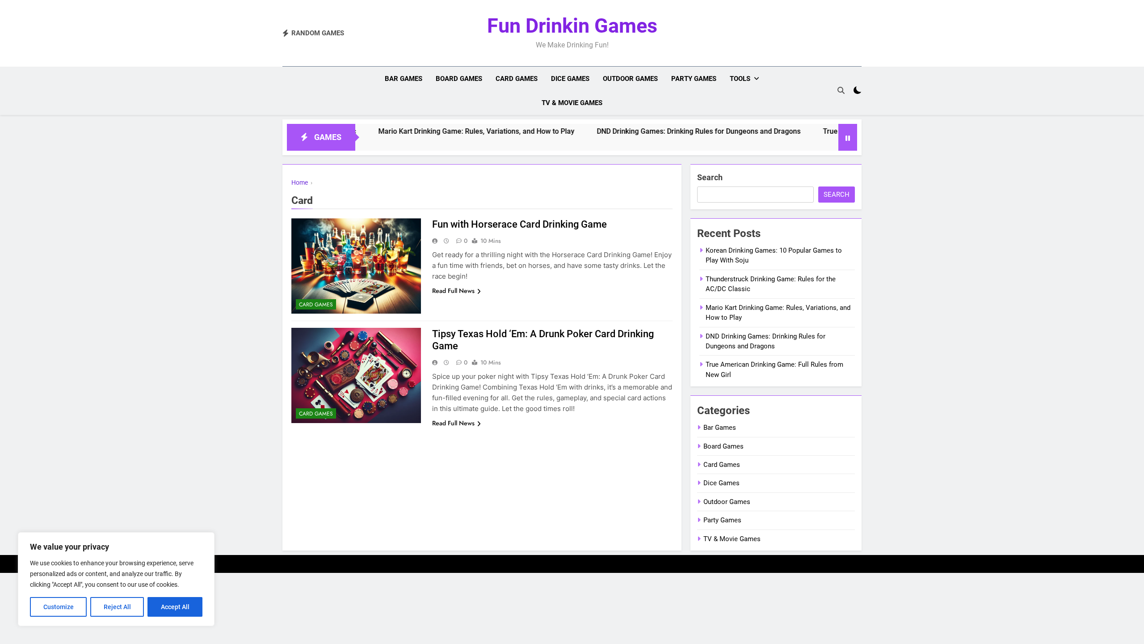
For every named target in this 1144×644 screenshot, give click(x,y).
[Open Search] (841, 90)
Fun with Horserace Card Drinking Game (519, 224)
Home (299, 182)
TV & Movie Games (572, 103)
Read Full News (453, 290)
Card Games (517, 79)
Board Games (459, 79)
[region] (116, 579)
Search (710, 177)
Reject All (117, 606)
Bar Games (403, 79)
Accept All (175, 606)
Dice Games (570, 79)
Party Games (693, 79)
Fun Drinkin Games (572, 26)
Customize (58, 606)
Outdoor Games (630, 79)
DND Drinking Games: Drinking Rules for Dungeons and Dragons (672, 131)
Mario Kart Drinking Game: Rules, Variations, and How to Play (449, 131)
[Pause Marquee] (847, 137)
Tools (740, 79)
